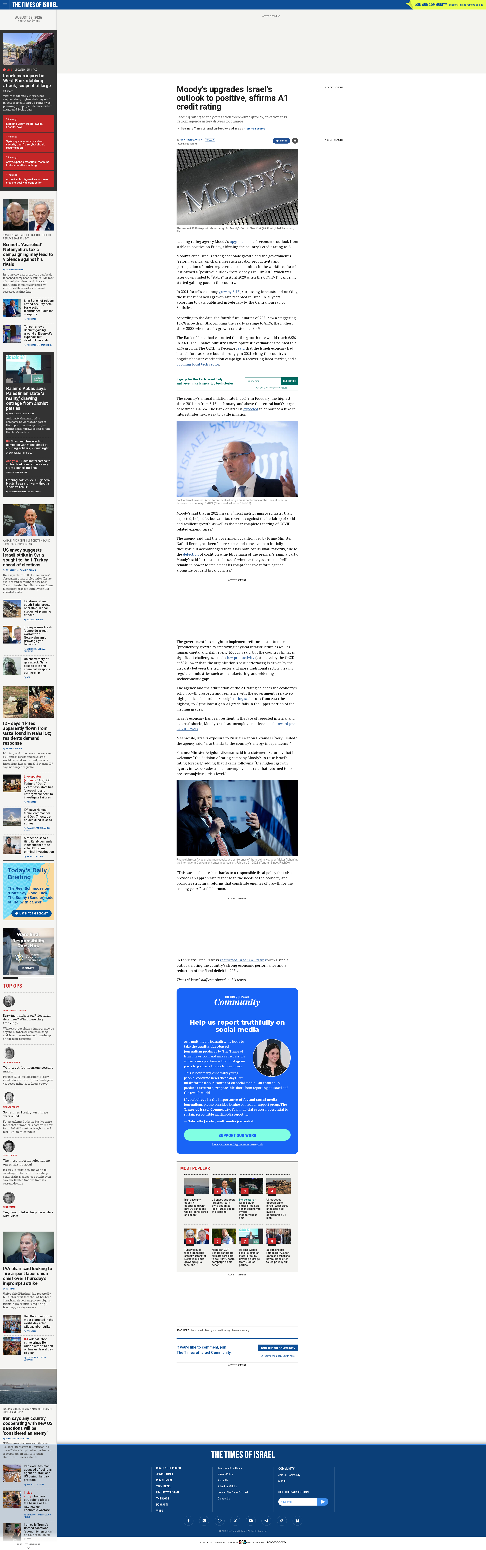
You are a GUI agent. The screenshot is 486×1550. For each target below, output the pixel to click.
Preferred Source (254, 128)
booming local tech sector (198, 364)
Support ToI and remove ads (466, 4)
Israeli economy (241, 1330)
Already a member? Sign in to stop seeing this (237, 1144)
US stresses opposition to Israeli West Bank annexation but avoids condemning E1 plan (277, 1208)
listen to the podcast (33, 913)
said (241, 348)
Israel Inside (164, 1480)
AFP (28, 677)
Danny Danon (10, 1155)
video (159, 1510)
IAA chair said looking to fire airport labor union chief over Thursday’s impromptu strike (27, 1276)
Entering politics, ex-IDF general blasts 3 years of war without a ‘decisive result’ (28, 483)
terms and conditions (230, 1468)
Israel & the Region (168, 1468)
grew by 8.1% (229, 291)
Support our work (237, 1135)
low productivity (240, 657)
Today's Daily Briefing (27, 873)
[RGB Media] (245, 1542)
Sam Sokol (46, 345)
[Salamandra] (276, 1542)
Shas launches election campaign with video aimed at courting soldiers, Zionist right (27, 445)
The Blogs (162, 1498)
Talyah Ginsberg (11, 1062)
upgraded (238, 241)
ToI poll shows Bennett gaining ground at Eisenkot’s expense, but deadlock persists (38, 333)
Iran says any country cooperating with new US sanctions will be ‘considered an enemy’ (196, 1207)
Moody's (209, 1330)
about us (223, 1480)
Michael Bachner (15, 270)
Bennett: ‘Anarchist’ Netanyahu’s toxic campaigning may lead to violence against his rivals (28, 254)
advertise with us (227, 1486)
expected (250, 409)
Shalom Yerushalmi (16, 472)
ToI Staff (8, 91)
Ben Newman (9, 1207)
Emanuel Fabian (28, 570)
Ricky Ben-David (190, 139)
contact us (224, 1498)
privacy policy (225, 1474)
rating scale (242, 698)
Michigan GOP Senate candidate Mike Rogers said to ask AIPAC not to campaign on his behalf (223, 1257)
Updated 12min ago (26, 69)
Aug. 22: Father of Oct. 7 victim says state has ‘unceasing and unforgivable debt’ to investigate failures (38, 789)
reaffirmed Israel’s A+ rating (243, 960)
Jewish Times (164, 1474)
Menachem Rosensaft (14, 1010)
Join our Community (430, 5)
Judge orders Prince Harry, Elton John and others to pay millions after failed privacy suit (278, 1255)
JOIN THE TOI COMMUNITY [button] (278, 1348)
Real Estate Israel (167, 1492)
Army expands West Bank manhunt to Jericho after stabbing (27, 163)
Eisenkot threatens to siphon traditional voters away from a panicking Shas (28, 464)
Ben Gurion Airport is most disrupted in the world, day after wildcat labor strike (38, 1321)
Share (283, 140)
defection (191, 554)
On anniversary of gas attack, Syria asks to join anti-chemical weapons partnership (37, 665)
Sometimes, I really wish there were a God (25, 1114)
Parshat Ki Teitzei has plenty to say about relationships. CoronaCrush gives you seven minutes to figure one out (28, 1080)
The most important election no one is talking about (26, 1162)
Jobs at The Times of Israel (233, 1492)
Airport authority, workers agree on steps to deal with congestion (27, 181)
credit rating (223, 1330)
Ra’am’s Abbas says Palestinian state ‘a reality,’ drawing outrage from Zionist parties (249, 1257)
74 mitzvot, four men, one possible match (28, 1069)
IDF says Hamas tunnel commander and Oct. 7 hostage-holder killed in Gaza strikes (38, 816)
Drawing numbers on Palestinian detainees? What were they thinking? (27, 1019)
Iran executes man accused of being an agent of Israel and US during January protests (38, 1473)
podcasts (162, 1504)
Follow (210, 139)
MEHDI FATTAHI (34, 1515)
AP (28, 856)
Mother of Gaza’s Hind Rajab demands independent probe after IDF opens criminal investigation (39, 845)
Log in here (289, 1355)
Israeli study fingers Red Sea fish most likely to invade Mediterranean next (250, 1208)
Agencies (31, 649)
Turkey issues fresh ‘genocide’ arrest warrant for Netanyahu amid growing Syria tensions (195, 1257)
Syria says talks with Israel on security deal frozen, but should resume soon (25, 144)
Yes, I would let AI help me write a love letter (28, 1214)
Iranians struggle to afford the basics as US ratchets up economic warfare (37, 1503)
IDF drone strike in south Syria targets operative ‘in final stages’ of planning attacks (37, 608)
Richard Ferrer (11, 1107)
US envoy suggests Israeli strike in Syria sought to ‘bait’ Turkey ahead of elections (223, 1205)
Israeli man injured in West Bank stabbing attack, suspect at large (27, 80)
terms (284, 388)
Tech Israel (197, 1330)
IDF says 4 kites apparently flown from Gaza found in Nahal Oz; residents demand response (27, 733)
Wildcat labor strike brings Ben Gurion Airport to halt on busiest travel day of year (38, 1346)
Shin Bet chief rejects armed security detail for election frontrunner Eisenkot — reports (39, 307)
